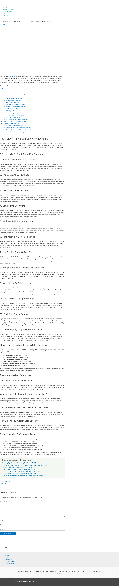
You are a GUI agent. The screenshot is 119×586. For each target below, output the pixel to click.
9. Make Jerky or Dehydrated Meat (15, 113)
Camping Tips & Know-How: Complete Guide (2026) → (19, 463)
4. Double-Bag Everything (13, 102)
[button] (1, 18)
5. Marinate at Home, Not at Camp (16, 104)
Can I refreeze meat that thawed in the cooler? (19, 130)
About (8, 557)
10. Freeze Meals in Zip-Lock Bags (16, 115)
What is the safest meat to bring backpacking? (19, 127)
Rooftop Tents (7, 11)
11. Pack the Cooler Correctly (14, 117)
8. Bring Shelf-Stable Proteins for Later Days (18, 111)
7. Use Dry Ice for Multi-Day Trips (15, 108)
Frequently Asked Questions (11, 123)
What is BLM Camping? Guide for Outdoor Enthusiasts (19, 469)
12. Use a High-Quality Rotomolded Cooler (18, 119)
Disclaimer (9, 559)
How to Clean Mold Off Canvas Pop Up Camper (17, 467)
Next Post (3, 483)
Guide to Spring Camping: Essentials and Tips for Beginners (21, 471)
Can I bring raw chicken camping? (15, 125)
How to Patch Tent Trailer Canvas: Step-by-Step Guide (20, 473)
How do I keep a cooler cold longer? (16, 132)
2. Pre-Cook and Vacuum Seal (14, 98)
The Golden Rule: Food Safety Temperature (15, 92)
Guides (5, 15)
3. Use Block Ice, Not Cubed (14, 100)
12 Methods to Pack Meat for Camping (14, 94)
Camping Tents (8, 9)
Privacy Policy (10, 561)
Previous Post (5, 481)
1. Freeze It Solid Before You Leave (15, 96)
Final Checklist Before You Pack (12, 134)
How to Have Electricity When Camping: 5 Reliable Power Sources (23, 476)
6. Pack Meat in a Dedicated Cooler (16, 106)
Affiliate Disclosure (11, 564)
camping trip (13, 76)
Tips (4, 13)
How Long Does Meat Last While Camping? (15, 121)
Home (5, 7)
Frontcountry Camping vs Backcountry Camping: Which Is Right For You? (25, 465)
